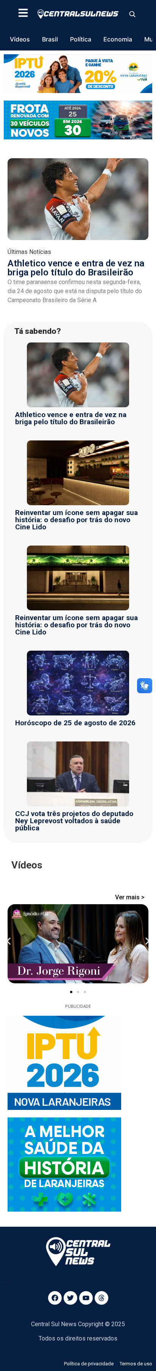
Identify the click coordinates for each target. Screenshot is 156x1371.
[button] (8, 941)
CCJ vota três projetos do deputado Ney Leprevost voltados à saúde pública (74, 820)
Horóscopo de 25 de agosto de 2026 (75, 722)
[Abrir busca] (132, 14)
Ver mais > (130, 897)
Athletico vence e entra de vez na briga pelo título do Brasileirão (76, 268)
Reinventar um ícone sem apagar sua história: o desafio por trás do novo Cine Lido (76, 519)
